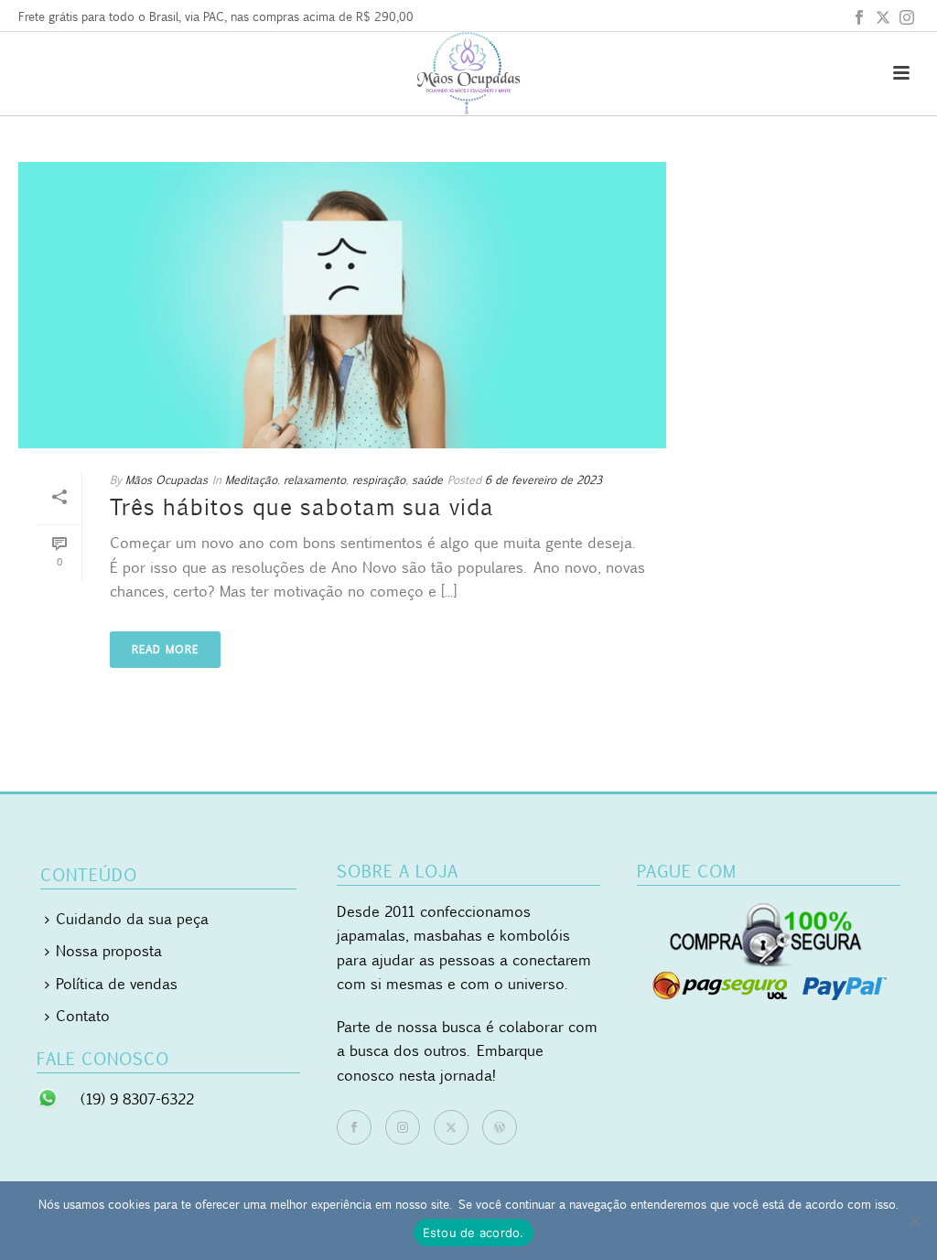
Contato (83, 1016)
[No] (914, 1221)
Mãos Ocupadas (166, 480)
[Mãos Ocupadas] (468, 73)
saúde (427, 480)
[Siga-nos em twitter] (451, 1127)
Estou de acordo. (473, 1232)
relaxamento (315, 480)
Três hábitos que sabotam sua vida (302, 506)
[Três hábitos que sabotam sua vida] (342, 305)
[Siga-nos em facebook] (354, 1127)
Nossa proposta (109, 951)
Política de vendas (117, 984)
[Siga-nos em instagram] (402, 1127)
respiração (378, 480)
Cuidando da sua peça (132, 919)
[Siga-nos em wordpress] (499, 1127)
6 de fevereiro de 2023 (543, 480)
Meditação (251, 480)
